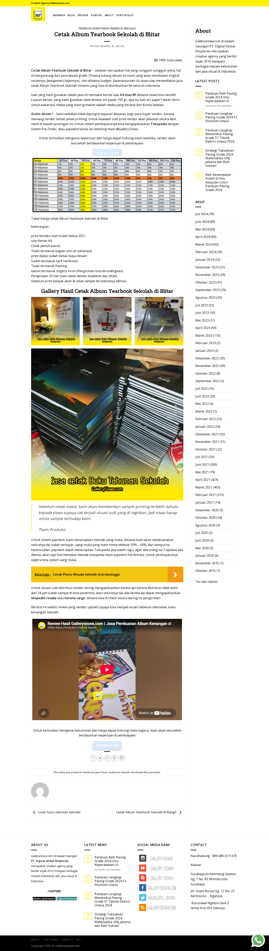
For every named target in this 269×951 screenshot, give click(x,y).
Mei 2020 (202, 548)
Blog (71, 15)
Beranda (59, 15)
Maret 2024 (203, 244)
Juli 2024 (201, 214)
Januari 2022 (204, 426)
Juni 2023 (202, 313)
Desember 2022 (207, 358)
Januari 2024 (204, 259)
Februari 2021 (205, 495)
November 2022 (207, 366)
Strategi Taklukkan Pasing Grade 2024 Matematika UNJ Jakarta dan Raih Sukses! (219, 158)
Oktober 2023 (205, 282)
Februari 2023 (205, 343)
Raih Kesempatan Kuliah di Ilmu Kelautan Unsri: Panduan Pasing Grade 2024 (218, 182)
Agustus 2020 (205, 525)
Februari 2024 (205, 252)
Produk (83, 15)
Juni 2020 (202, 540)
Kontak (96, 15)
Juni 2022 (202, 396)
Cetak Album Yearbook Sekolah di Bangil (146, 812)
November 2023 (207, 275)
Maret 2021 (203, 487)
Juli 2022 (201, 388)
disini (176, 100)
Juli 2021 (201, 457)
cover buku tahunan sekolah (59, 812)
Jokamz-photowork (44, 898)
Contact (67, 939)
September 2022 (207, 381)
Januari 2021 (204, 502)
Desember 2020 (207, 510)
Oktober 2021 (205, 449)
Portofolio (124, 15)
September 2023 (207, 290)
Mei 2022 (202, 404)
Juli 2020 (201, 533)
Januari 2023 (204, 350)
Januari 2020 (204, 555)
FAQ (78, 939)
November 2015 (207, 563)
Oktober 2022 (205, 373)
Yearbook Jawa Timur (94, 28)
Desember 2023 (207, 267)
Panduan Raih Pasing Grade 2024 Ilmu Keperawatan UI (221, 97)
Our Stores (50, 939)
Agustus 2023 (205, 297)
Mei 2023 (202, 320)
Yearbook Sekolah (123, 28)
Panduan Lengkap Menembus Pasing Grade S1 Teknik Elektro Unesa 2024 (219, 136)
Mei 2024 (202, 229)
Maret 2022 (203, 411)
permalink (154, 772)
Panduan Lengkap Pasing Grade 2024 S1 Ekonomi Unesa (221, 117)
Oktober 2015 (205, 571)
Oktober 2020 (205, 517)
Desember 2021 (207, 434)
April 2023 (202, 328)
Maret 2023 (203, 335)
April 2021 (202, 479)
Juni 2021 (202, 464)
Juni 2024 (202, 221)
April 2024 (202, 237)
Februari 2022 (205, 419)
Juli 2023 (201, 305)
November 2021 (207, 442)
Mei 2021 (202, 472)
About (109, 15)
